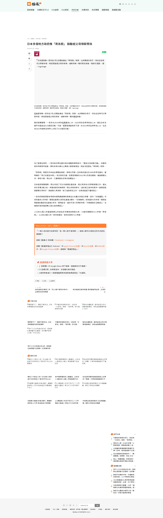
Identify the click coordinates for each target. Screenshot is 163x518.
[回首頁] (34, 4)
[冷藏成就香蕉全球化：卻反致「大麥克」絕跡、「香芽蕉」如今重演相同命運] (67, 311)
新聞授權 (64, 509)
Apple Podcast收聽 (71, 246)
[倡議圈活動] (135, 466)
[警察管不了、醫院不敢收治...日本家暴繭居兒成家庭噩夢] (40, 311)
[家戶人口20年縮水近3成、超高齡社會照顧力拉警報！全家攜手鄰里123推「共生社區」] (40, 335)
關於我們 (107, 509)
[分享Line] (29, 58)
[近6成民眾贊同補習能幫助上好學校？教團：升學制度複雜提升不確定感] (95, 366)
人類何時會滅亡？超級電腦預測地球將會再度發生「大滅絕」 (63, 273)
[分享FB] (29, 53)
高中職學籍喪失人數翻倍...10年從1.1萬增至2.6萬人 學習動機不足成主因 (67, 378)
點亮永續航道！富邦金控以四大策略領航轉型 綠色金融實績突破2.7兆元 (95, 323)
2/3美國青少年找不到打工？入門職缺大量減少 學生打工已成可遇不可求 (67, 402)
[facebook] (120, 4)
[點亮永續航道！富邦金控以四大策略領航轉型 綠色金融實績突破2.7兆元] (95, 311)
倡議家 (32, 38)
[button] (135, 4)
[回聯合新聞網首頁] (29, 4)
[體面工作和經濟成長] (36, 53)
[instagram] (123, 4)
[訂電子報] (129, 4)
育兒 (38, 281)
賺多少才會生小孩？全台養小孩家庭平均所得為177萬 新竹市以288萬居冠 (40, 378)
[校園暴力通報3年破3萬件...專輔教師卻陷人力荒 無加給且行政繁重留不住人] (40, 390)
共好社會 (75, 9)
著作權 (78, 509)
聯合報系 (93, 509)
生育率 (52, 281)
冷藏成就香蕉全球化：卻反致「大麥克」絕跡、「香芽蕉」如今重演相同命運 (67, 323)
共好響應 (95, 9)
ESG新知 (65, 9)
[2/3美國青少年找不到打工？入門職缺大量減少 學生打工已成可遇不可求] (67, 390)
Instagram (69, 240)
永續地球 (85, 9)
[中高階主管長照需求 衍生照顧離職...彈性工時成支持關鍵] (95, 390)
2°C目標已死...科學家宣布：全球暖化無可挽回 (57, 269)
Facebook (59, 240)
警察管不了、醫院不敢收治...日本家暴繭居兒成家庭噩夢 (39, 323)
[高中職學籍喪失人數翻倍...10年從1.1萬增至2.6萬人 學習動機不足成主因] (67, 366)
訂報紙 (100, 509)
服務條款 (72, 509)
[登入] (132, 4)
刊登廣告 (47, 509)
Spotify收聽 (88, 246)
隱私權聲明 (84, 509)
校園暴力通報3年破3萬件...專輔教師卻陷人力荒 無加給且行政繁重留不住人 (40, 402)
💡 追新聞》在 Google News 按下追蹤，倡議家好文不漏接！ (63, 266)
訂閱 (97, 505)
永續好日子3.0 (43, 9)
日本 (44, 281)
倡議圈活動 (116, 9)
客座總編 (30, 9)
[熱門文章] (135, 434)
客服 (58, 509)
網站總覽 (115, 509)
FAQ (54, 509)
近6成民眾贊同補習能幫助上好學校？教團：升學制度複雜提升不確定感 (95, 378)
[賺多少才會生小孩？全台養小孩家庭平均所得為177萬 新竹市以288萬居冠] (40, 366)
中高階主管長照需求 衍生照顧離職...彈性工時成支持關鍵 (94, 402)
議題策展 (105, 9)
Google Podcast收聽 (50, 249)
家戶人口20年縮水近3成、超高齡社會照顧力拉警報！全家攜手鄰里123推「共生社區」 (40, 347)
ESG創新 (55, 9)
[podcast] (126, 4)
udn (28, 38)
